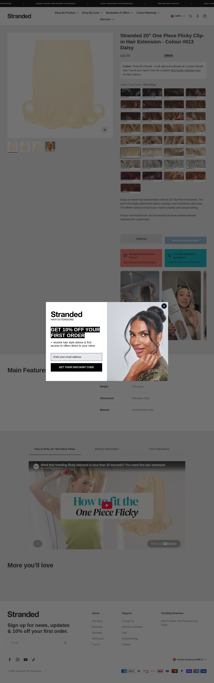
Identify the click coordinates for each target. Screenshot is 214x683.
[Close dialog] (164, 306)
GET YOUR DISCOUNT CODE (76, 367)
